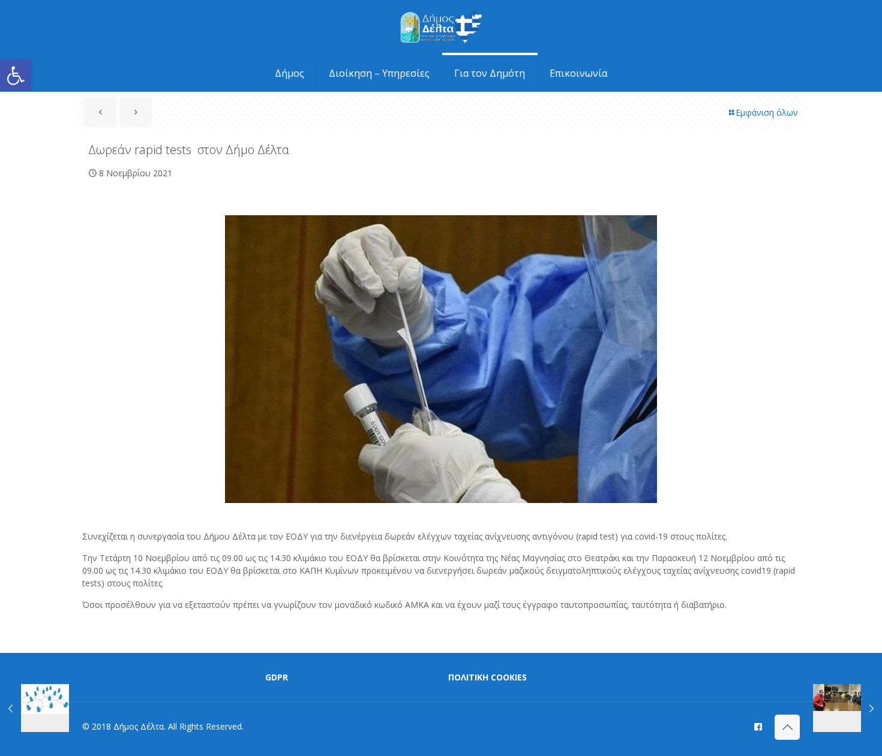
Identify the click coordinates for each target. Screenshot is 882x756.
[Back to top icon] (787, 727)
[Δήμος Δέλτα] (441, 27)
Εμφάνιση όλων (767, 112)
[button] (15, 75)
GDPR (276, 677)
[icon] (758, 726)
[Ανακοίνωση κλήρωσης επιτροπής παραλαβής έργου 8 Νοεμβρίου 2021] (34, 708)
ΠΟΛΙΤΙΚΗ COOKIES (487, 677)
